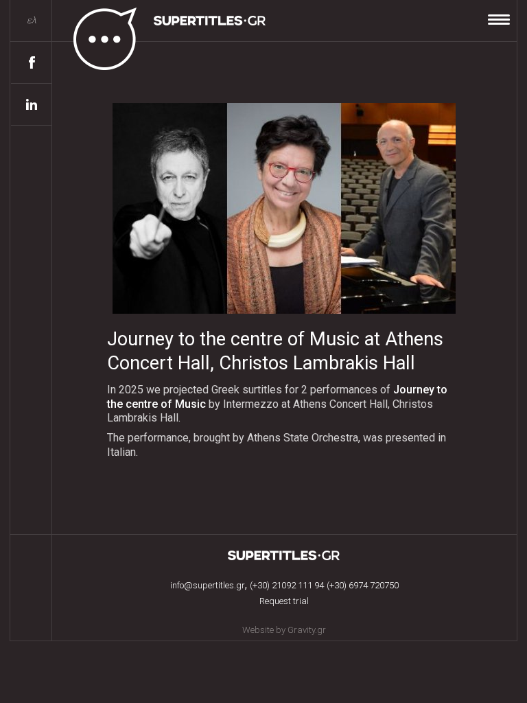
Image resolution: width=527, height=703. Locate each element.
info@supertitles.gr (207, 585)
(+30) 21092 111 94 (287, 585)
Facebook (31, 63)
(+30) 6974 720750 (363, 585)
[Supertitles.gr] (160, 35)
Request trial (284, 601)
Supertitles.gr (284, 555)
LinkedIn (31, 105)
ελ (31, 20)
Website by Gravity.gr (284, 630)
